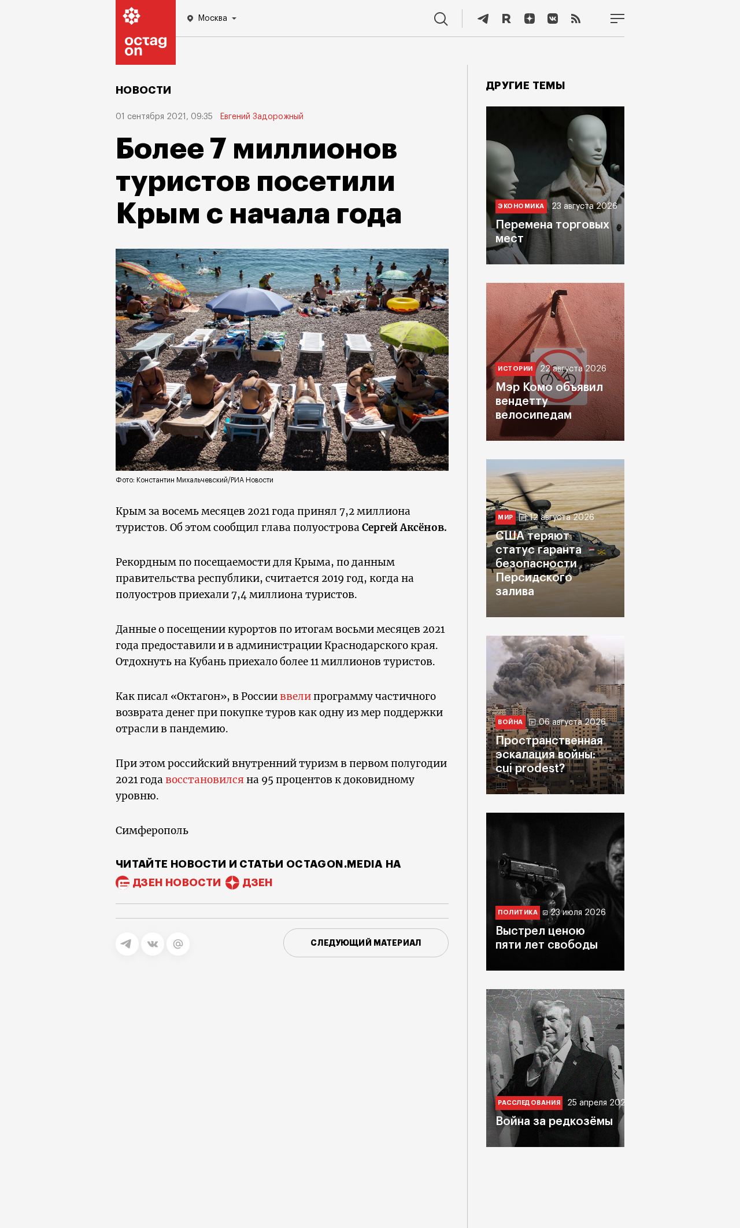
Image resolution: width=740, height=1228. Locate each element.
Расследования (529, 1103)
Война (510, 722)
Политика (518, 912)
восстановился (204, 779)
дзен (257, 882)
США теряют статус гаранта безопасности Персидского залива (538, 564)
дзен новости (177, 882)
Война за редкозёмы (554, 1121)
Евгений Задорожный (262, 117)
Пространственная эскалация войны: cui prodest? (549, 755)
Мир (505, 517)
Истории (515, 369)
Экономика (521, 206)
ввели (295, 696)
